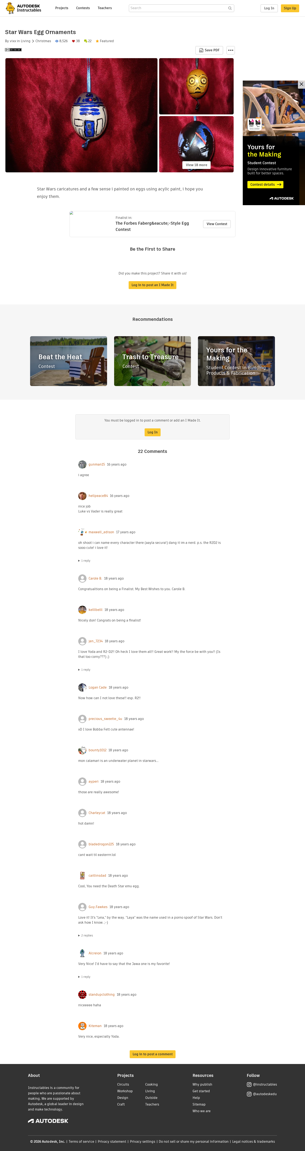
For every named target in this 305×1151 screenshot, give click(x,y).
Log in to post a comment (153, 1054)
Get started (201, 1091)
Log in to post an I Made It (152, 285)
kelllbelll (95, 610)
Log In (269, 8)
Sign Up (290, 8)
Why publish (202, 1084)
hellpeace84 (98, 496)
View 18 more (196, 165)
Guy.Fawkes (98, 907)
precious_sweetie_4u (105, 719)
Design (122, 1097)
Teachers (105, 8)
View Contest (217, 224)
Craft (121, 1104)
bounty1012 (97, 750)
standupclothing (102, 995)
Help (196, 1097)
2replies (87, 935)
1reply (85, 561)
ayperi (94, 782)
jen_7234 (96, 641)
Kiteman (95, 1026)
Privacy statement (112, 1141)
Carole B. (95, 578)
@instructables (265, 1084)
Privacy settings (142, 1141)
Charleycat (97, 813)
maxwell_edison (101, 532)
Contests (83, 8)
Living (25, 41)
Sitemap (199, 1104)
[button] (231, 50)
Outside (151, 1097)
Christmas (43, 41)
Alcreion (95, 953)
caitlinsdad (97, 876)
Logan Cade (98, 687)
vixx (13, 41)
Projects (61, 8)
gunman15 (97, 464)
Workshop (125, 1091)
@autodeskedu (265, 1094)
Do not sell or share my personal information (193, 1141)
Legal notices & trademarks (253, 1141)
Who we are (202, 1111)
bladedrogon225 (101, 844)
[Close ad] (301, 85)
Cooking (151, 1084)
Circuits (123, 1084)
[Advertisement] (274, 143)
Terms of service (81, 1141)
